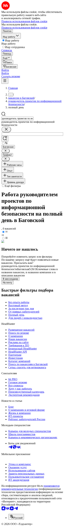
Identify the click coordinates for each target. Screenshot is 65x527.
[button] (5, 70)
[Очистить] (6, 129)
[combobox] (17, 118)
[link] (7, 62)
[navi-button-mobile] (4, 81)
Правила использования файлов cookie (24, 27)
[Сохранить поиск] (4, 139)
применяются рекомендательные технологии (30, 487)
